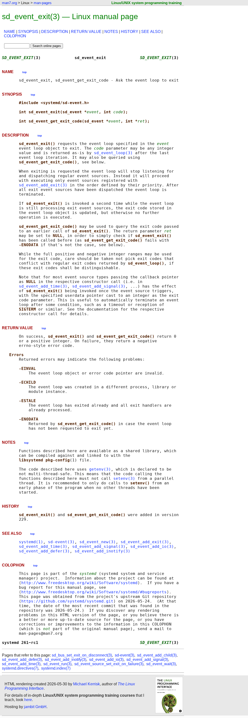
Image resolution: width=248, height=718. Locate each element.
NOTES (111, 32)
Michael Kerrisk (86, 684)
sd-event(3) (61, 542)
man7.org (9, 3)
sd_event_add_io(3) (152, 546)
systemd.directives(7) (20, 668)
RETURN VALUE (86, 32)
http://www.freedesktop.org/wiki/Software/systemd (79, 583)
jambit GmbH (35, 707)
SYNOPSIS (28, 32)
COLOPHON (15, 36)
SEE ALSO (151, 32)
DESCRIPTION (54, 32)
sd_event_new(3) (97, 542)
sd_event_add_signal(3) (98, 286)
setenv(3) (124, 478)
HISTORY (129, 32)
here (28, 700)
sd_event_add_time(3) (43, 286)
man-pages (43, 3)
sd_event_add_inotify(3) (102, 551)
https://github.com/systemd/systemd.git (67, 601)
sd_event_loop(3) (113, 153)
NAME (9, 32)
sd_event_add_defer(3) (44, 551)
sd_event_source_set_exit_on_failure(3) (108, 664)
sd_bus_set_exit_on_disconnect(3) (82, 655)
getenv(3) (100, 469)
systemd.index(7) (55, 668)
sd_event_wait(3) (161, 664)
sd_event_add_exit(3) (43, 185)
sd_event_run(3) (57, 664)
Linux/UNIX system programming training (146, 3)
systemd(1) (31, 542)
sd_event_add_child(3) (157, 655)
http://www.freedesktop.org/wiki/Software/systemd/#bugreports (94, 592)
